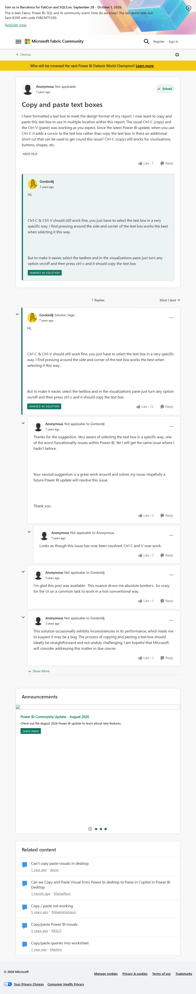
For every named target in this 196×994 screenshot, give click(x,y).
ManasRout (62, 893)
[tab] (95, 828)
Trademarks (183, 973)
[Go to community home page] (54, 41)
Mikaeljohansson (64, 912)
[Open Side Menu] (18, 41)
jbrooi (54, 869)
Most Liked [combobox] (170, 300)
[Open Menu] (177, 54)
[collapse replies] (17, 314)
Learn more (145, 65)
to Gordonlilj (95, 423)
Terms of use (161, 973)
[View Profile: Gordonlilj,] (32, 184)
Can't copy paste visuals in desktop (60, 863)
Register (159, 41)
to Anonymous (103, 532)
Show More (41, 671)
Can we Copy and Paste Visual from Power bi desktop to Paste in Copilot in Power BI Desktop (100, 884)
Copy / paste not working (52, 905)
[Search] (146, 41)
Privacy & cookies (134, 973)
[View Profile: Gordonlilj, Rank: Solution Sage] (32, 317)
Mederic (56, 949)
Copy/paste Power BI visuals (54, 924)
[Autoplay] (90, 828)
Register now (16, 24)
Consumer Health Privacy (66, 984)
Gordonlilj (47, 181)
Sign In (173, 41)
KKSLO (56, 930)
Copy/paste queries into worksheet (60, 943)
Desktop (26, 54)
